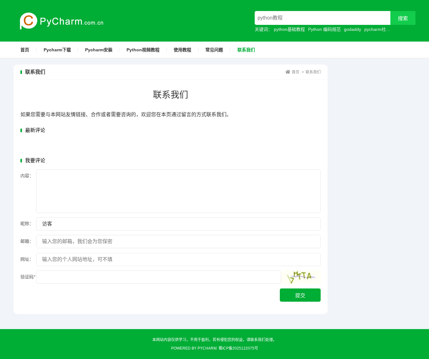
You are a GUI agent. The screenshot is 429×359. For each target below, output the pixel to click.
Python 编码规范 (324, 29)
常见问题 (214, 49)
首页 (24, 49)
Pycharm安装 (98, 49)
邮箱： (27, 241)
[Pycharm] (59, 21)
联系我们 (246, 49)
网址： (27, 259)
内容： (27, 175)
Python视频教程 (143, 49)
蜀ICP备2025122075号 (238, 348)
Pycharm (207, 348)
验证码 (27, 276)
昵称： (27, 223)
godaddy (352, 29)
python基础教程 (289, 29)
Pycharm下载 (57, 49)
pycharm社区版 (379, 29)
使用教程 (182, 49)
